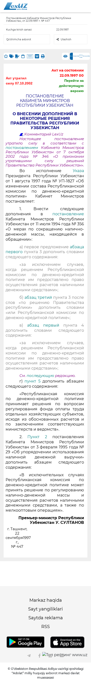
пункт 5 (33, 381)
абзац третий (39, 297)
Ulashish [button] (66, 39)
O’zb (77, 56)
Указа (78, 170)
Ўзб (74, 56)
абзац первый (45, 325)
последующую (40, 375)
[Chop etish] (43, 56)
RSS (45, 626)
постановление (68, 214)
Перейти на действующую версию (71, 86)
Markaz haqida (45, 600)
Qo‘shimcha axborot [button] (18, 39)
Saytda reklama (45, 618)
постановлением (23, 147)
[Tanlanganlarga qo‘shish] (6, 56)
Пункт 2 (37, 437)
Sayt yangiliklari (45, 609)
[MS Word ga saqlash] (37, 56)
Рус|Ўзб (81, 56)
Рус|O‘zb (86, 56)
